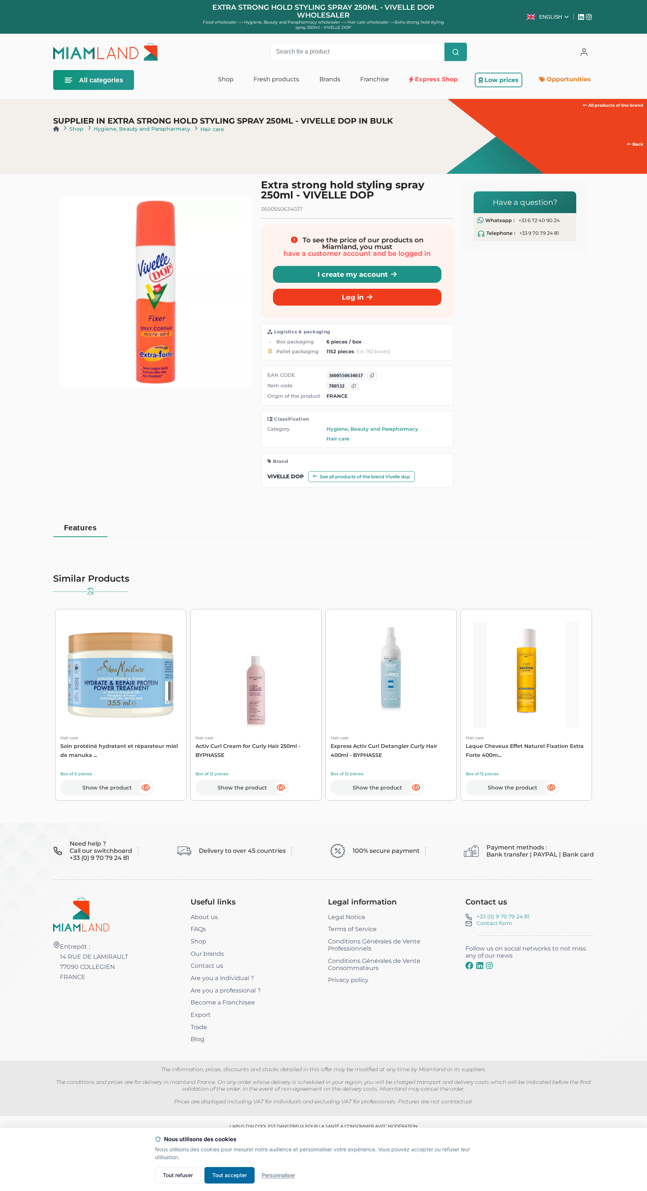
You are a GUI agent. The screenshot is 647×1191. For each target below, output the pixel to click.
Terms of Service (352, 929)
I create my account (353, 274)
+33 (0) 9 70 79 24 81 (503, 916)
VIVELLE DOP (285, 476)
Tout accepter (229, 1175)
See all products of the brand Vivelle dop (365, 476)
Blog (197, 1039)
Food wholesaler (220, 22)
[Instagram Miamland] (590, 16)
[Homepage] (56, 128)
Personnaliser (278, 1175)
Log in (353, 297)
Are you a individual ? (222, 978)
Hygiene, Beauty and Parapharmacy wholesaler (292, 22)
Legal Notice (346, 917)
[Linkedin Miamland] (582, 16)
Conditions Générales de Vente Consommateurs (374, 964)
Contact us (207, 965)
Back (637, 144)
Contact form (494, 923)
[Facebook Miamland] (469, 965)
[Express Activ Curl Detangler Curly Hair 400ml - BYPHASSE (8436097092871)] (391, 675)
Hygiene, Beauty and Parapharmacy (142, 128)
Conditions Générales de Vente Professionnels (374, 945)
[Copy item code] (353, 386)
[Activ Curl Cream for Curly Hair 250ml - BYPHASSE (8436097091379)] (256, 675)
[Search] (455, 52)
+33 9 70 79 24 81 (539, 233)
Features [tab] (80, 528)
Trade (199, 1027)
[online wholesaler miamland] (105, 52)
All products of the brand (615, 105)
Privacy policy (348, 980)
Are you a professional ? (226, 990)
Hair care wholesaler (368, 22)
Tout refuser (178, 1175)
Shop (76, 128)
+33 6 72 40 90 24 (539, 220)
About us (204, 917)
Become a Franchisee (223, 1002)
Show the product (107, 787)
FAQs (198, 929)
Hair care (212, 129)
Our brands (207, 953)
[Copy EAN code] (372, 375)
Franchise (374, 79)
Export (201, 1014)
